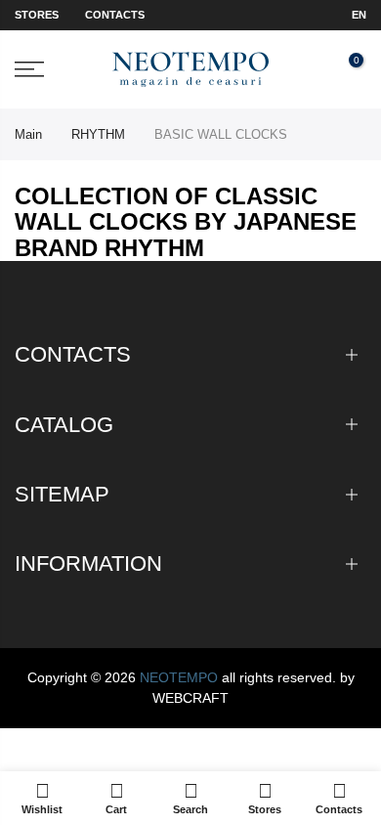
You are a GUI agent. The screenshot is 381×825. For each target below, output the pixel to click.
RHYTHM (98, 134)
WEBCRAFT (190, 698)
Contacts (115, 15)
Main (28, 134)
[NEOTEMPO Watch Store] (191, 70)
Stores (37, 15)
